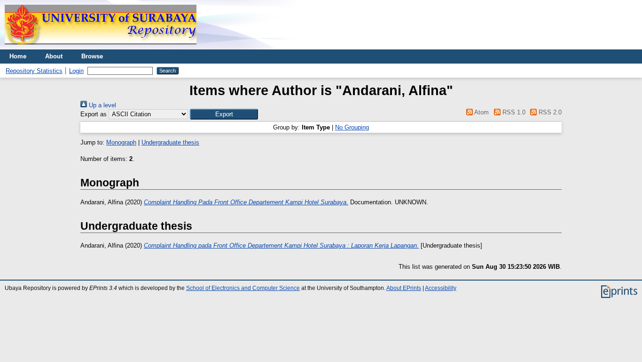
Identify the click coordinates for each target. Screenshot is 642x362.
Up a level (101, 105)
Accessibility (440, 288)
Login (76, 70)
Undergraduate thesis (170, 142)
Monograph (121, 142)
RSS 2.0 (549, 112)
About (54, 56)
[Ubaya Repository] (100, 47)
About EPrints (403, 288)
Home (17, 56)
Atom (481, 112)
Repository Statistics (34, 70)
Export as (93, 114)
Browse (92, 56)
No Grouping (352, 127)
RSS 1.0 (513, 112)
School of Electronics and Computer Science (243, 288)
